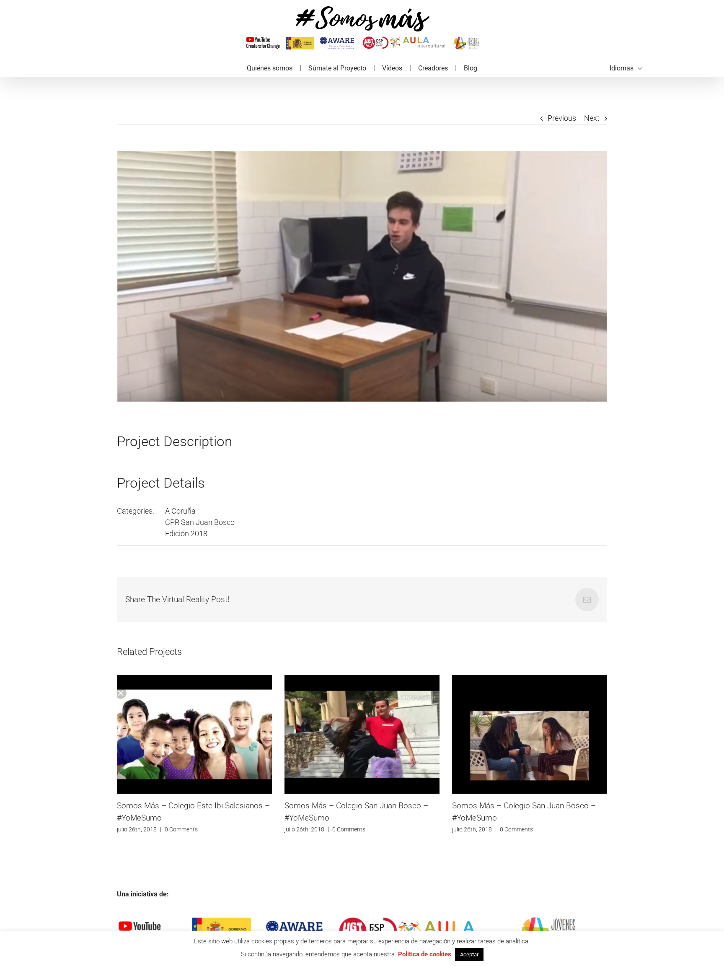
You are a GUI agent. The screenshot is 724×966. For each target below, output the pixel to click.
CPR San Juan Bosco (200, 522)
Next (592, 118)
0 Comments (181, 829)
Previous (562, 118)
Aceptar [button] (469, 954)
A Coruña (180, 510)
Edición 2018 (186, 533)
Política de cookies (424, 954)
